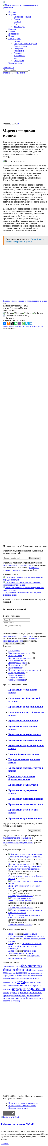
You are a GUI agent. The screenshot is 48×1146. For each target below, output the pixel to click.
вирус (34, 970)
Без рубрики (14, 651)
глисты (10, 973)
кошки (32, 982)
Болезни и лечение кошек (20, 653)
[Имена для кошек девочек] (21, 898)
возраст (40, 970)
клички (35, 978)
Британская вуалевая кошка (25, 818)
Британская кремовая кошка (25, 740)
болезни (17, 966)
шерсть (6, 1000)
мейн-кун (11, 985)
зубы (18, 973)
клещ (29, 978)
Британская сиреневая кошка (17, 592)
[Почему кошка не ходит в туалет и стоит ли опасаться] (26, 912)
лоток (5, 985)
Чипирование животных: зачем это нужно (22, 952)
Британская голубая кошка (24, 734)
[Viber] (19, 323)
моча (17, 985)
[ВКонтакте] (4, 323)
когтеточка (6, 982)
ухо (23, 998)
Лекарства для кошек (17, 663)
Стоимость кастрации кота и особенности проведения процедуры (24, 946)
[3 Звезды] (28, 313)
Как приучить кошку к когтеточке (24, 957)
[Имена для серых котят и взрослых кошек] (26, 883)
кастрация (12, 978)
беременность (8, 966)
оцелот (18, 326)
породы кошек (34, 989)
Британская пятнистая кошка (25, 798)
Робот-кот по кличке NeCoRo (18, 1124)
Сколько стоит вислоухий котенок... (24, 869)
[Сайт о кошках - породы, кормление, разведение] (24, 7)
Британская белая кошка (23, 720)
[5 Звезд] (7, 315)
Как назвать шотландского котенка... (25, 857)
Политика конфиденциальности (23, 1103)
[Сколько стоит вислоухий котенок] (25, 866)
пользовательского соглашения (17, 565)
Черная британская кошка (23, 754)
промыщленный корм (13, 995)
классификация (22, 978)
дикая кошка (8, 326)
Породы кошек (18, 73)
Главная (6, 73)
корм (21, 982)
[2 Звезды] (18, 313)
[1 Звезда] (8, 313)
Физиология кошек (17, 680)
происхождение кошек (33, 326)
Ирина (11, 934)
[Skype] (27, 323)
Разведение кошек (16, 672)
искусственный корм (29, 976)
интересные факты (35, 973)
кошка (27, 982)
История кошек (15, 655)
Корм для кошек (15, 660)
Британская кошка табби (23, 784)
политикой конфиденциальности (21, 568)
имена (24, 973)
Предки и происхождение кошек (32, 301)
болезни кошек (31, 966)
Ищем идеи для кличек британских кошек (21, 778)
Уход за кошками (16, 677)
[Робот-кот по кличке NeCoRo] (10, 1117)
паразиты (36, 985)
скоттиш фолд (34, 996)
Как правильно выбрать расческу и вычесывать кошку (26, 935)
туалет (19, 998)
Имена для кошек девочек (20, 900)
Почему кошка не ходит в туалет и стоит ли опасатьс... (24, 916)
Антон (11, 951)
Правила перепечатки (18, 1108)
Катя (10, 943)
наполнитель (25, 985)
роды (26, 995)
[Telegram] (30, 323)
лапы (38, 982)
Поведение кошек (16, 665)
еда (14, 973)
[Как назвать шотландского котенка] (25, 854)
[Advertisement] (24, 98)
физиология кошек (34, 998)
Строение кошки (16, 675)
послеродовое (10, 992)
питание (7, 989)
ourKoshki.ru (8, 67)
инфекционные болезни (12, 976)
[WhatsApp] (23, 323)
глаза (5, 973)
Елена (11, 939)
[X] (12, 323)
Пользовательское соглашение (22, 1105)
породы (17, 989)
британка (9, 969)
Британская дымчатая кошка (25, 804)
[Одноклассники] (8, 323)
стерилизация (9, 998)
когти (13, 982)
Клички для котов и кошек (20, 658)
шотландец (15, 1001)
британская (24, 969)
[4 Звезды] (38, 313)
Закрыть (5, 1143)
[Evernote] (15, 323)
